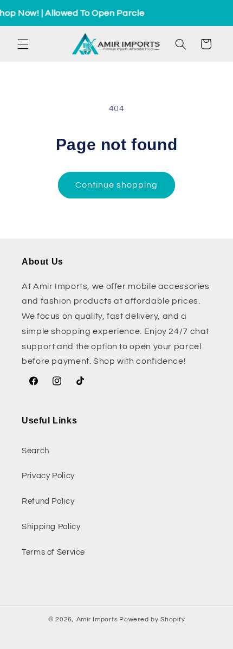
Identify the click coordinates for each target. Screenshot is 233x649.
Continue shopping (116, 185)
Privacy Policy (48, 476)
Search (35, 451)
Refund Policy (48, 501)
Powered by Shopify (152, 619)
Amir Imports (97, 619)
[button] (22, 43)
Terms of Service (53, 552)
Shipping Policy (51, 527)
